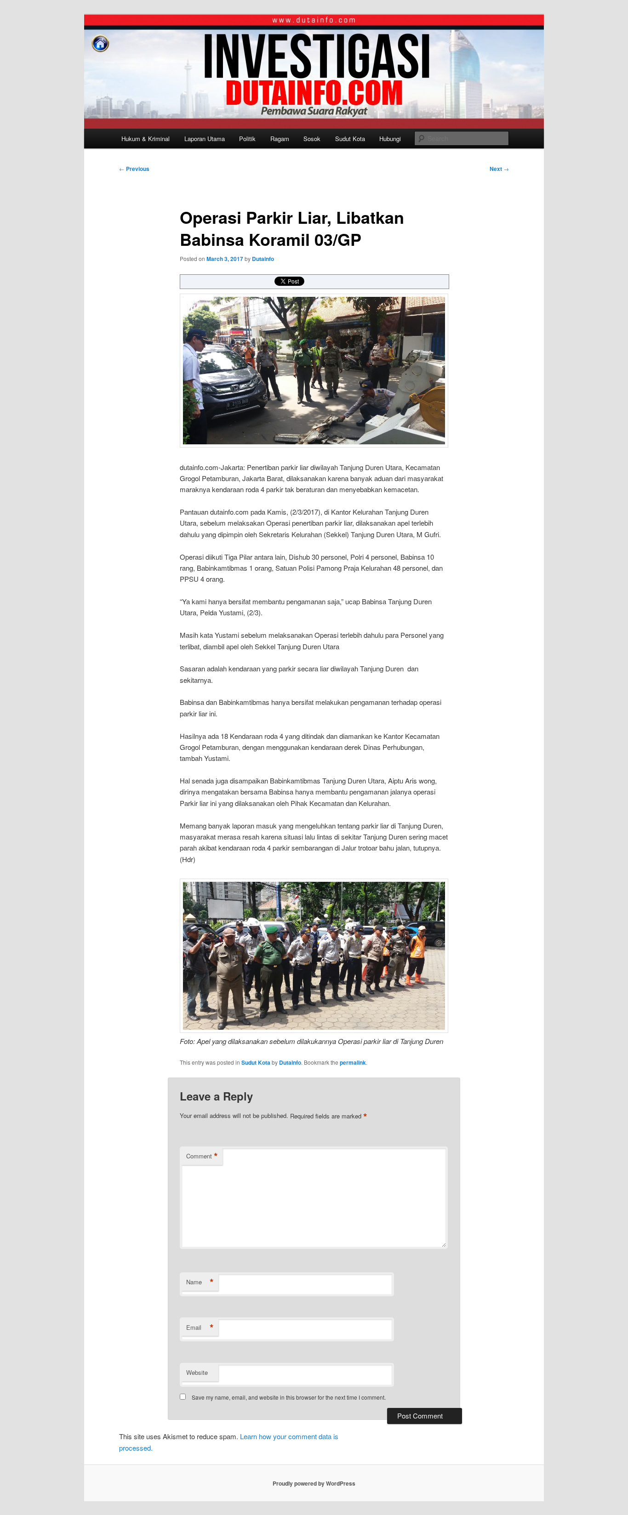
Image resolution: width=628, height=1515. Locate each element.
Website (197, 1372)
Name (200, 1282)
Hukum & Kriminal (145, 138)
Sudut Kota (350, 138)
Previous (134, 169)
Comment (202, 1156)
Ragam (279, 138)
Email (200, 1327)
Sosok (311, 138)
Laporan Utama (204, 138)
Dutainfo (263, 259)
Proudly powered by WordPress (314, 1483)
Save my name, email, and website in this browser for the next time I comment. (289, 1397)
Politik (247, 138)
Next (499, 169)
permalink (353, 1062)
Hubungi (390, 138)
